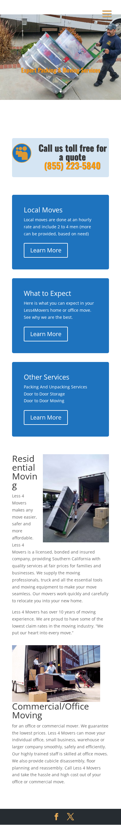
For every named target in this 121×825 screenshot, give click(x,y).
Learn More (45, 250)
